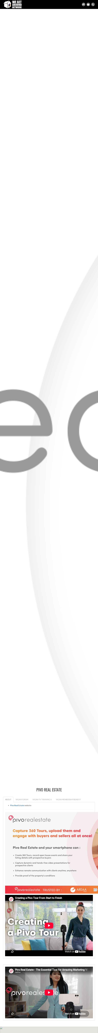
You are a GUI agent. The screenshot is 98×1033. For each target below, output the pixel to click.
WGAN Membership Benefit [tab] (68, 799)
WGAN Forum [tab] (22, 799)
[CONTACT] (88, 4)
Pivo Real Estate (17, 805)
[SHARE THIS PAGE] (83, 4)
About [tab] (8, 799)
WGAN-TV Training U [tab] (42, 799)
